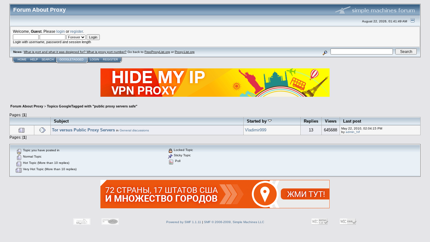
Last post (352, 121)
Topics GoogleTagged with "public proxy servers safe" (92, 106)
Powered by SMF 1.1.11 (183, 222)
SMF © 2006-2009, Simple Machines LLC (234, 222)
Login (94, 59)
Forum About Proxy (26, 106)
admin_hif (353, 132)
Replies (311, 121)
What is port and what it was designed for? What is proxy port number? (75, 52)
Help (34, 59)
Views (331, 121)
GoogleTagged (71, 59)
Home (22, 59)
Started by (257, 121)
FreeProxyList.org (157, 52)
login (60, 31)
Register (110, 59)
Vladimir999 (255, 130)
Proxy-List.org (185, 52)
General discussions (134, 130)
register (76, 31)
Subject (61, 121)
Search (48, 59)
